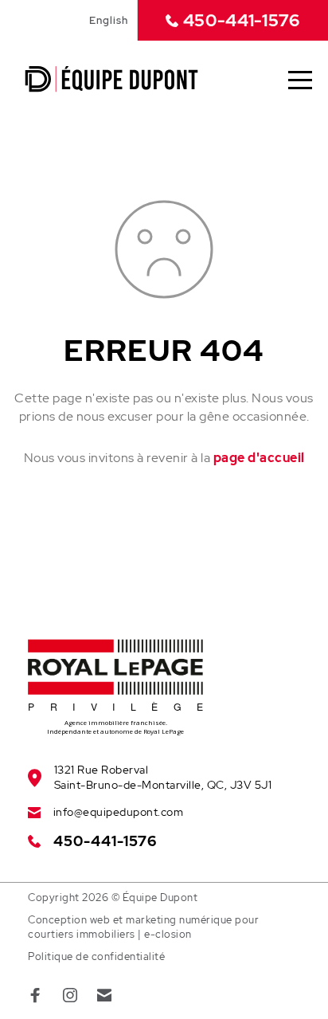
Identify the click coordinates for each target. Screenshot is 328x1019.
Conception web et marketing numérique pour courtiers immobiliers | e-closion (143, 927)
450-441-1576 (241, 20)
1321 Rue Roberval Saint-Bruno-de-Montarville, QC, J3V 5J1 (163, 777)
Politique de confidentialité (96, 956)
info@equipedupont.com (118, 812)
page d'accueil (259, 457)
